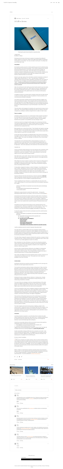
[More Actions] (48, 395)
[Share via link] (21, 356)
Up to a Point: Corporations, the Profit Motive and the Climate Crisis (46, 376)
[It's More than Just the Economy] (16, 370)
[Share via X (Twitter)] (17, 356)
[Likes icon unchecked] (17, 403)
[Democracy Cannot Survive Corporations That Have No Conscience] (31, 370)
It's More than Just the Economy (16, 375)
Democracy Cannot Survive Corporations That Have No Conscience (30, 376)
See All (52, 364)
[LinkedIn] (58, 2)
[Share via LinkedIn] (19, 356)
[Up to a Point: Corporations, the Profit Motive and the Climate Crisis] (46, 370)
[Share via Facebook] (14, 356)
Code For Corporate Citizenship (10, 2)
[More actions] (48, 18)
